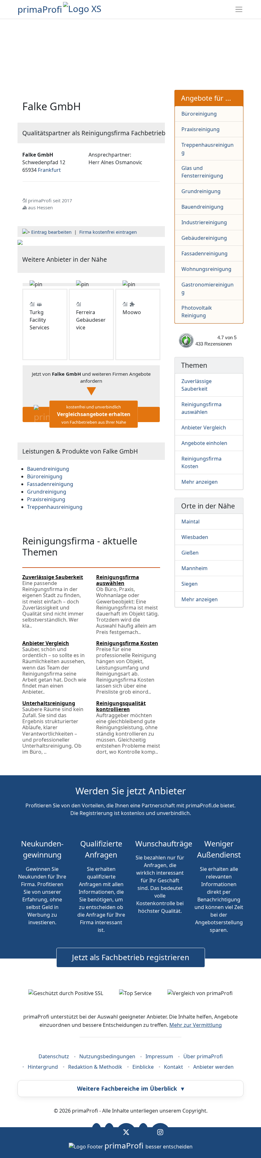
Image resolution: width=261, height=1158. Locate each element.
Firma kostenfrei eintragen (108, 232)
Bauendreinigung (202, 206)
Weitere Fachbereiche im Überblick (130, 1088)
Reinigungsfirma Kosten (201, 462)
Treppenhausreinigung (207, 148)
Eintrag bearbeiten (51, 232)
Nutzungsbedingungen (107, 1056)
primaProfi (40, 9)
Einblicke (143, 1066)
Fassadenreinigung (204, 253)
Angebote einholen (204, 443)
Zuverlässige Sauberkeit (196, 385)
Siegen (189, 583)
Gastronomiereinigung (207, 288)
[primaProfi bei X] (126, 1131)
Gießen (190, 552)
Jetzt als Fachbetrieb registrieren (130, 957)
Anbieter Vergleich (203, 427)
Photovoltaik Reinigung (196, 311)
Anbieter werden (213, 1066)
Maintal (190, 521)
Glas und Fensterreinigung (202, 172)
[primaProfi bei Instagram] (160, 1131)
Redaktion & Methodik (95, 1066)
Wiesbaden (194, 537)
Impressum (159, 1056)
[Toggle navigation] (238, 9)
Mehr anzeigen (199, 481)
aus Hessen (40, 207)
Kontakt (173, 1066)
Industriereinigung (204, 222)
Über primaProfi (203, 1056)
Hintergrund (43, 1066)
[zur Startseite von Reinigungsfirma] (20, 242)
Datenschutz (54, 1056)
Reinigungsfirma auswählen (201, 408)
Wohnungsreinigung (206, 269)
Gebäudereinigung (204, 237)
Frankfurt (49, 169)
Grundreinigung (201, 191)
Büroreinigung (199, 113)
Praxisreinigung (200, 129)
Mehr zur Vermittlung (195, 1024)
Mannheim (194, 568)
